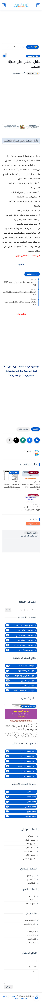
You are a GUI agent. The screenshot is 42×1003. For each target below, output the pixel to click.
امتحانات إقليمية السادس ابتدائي (21, 625)
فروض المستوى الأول (21, 751)
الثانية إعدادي (31, 883)
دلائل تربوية (31, 935)
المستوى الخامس (30, 851)
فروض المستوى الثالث (21, 756)
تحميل (21, 264)
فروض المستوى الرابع (21, 771)
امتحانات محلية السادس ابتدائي (21, 645)
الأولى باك (32, 896)
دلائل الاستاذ (31, 931)
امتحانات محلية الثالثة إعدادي (21, 640)
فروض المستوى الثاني (21, 761)
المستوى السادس (29, 859)
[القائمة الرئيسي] (38, 5)
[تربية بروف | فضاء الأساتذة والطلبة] (21, 5)
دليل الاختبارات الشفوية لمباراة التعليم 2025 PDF (20, 283)
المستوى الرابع (31, 855)
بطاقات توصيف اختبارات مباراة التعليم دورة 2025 (20, 303)
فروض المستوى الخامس (21, 766)
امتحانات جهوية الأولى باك (21, 630)
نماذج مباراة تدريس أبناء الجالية (21, 676)
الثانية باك (32, 900)
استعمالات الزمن (30, 920)
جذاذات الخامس (21, 807)
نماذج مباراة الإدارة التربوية (21, 671)
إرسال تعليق (31, 533)
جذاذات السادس (21, 816)
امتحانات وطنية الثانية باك (21, 650)
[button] (29, 440)
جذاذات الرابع (21, 811)
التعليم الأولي (31, 836)
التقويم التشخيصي (29, 924)
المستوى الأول (30, 840)
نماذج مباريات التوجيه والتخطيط (21, 690)
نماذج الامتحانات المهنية (21, 666)
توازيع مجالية (31, 928)
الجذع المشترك (31, 903)
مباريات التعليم (33, 56)
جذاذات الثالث (21, 797)
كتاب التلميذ (32, 939)
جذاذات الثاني (21, 802)
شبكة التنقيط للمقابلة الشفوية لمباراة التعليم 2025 (19, 293)
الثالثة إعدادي (31, 879)
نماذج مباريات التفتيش (21, 685)
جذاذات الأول (21, 792)
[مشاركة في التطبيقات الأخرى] (9, 440)
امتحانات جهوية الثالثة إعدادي (21, 635)
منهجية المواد (31, 943)
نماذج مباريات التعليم (21, 680)
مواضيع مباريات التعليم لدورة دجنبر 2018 (21, 366)
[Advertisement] (21, 28)
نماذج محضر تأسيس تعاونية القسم (14, 47)
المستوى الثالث (30, 844)
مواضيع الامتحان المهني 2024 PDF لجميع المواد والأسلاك (21, 728)
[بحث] (4, 5)
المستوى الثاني (31, 847)
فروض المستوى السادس (21, 776)
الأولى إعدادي (31, 875)
